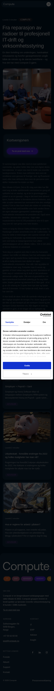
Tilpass (25, 374)
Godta (27, 365)
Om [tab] (44, 322)
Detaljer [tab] (27, 322)
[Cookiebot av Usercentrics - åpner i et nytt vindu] (40, 315)
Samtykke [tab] (9, 322)
